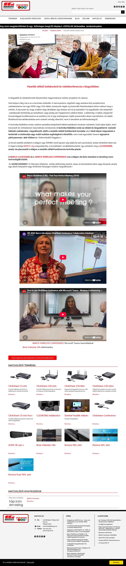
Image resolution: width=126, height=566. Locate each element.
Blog (77, 18)
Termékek (12, 18)
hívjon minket (81, 8)
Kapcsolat (97, 18)
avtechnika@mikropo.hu (50, 526)
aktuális (74, 8)
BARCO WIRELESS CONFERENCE (51, 157)
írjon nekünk (89, 8)
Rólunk (85, 18)
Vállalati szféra (55, 30)
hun (119, 2)
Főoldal (45, 30)
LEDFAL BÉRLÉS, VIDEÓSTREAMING (58, 18)
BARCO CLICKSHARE (20, 157)
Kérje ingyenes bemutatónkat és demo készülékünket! (32, 357)
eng (123, 2)
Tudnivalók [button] (30, 562)
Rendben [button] (116, 562)
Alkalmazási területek (30, 18)
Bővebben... (12, 394)
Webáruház (110, 18)
